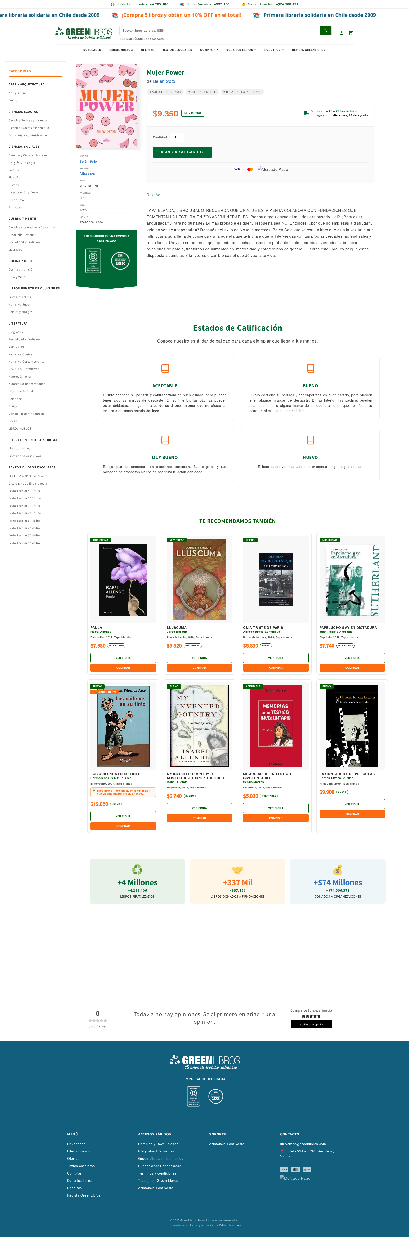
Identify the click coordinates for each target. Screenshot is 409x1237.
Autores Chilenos (20, 376)
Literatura (18, 323)
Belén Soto (88, 161)
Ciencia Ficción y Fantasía (27, 414)
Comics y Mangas (21, 312)
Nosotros (272, 50)
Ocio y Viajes (18, 277)
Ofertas (147, 50)
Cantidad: (160, 137)
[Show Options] (227, 28)
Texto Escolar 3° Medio (24, 535)
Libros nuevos (121, 50)
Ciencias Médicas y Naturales (29, 120)
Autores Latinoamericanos (27, 384)
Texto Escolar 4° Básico (25, 491)
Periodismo (16, 200)
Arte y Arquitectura (26, 84)
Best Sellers (16, 347)
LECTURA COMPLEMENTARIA (28, 476)
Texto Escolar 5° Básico (25, 498)
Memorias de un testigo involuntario (267, 776)
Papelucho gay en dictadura (348, 628)
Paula (96, 628)
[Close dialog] (231, 11)
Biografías (16, 332)
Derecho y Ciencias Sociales (28, 155)
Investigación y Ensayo (24, 192)
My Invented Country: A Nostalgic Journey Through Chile (195, 776)
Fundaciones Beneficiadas (159, 1165)
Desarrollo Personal (22, 235)
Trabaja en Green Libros (158, 1180)
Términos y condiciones (157, 1173)
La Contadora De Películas (347, 774)
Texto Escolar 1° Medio (24, 521)
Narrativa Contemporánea (27, 362)
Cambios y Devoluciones (158, 1143)
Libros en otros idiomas (25, 456)
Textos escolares (81, 1165)
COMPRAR (123, 667)
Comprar (74, 1173)
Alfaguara (87, 173)
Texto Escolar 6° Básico (25, 506)
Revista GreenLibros (308, 50)
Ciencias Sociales (24, 146)
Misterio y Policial (21, 391)
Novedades (92, 50)
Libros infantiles (20, 297)
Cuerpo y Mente (22, 218)
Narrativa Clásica (20, 354)
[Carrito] (351, 33)
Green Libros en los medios (160, 1158)
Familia (14, 170)
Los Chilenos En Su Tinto (115, 774)
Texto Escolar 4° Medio (24, 543)
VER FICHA (123, 657)
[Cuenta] (341, 33)
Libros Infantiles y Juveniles (34, 288)
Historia (14, 185)
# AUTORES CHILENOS (165, 91)
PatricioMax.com (230, 1225)
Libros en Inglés (19, 448)
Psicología (16, 207)
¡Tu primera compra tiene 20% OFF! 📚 (204, 16)
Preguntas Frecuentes (156, 1151)
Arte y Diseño (18, 93)
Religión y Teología (22, 163)
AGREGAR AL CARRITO (182, 152)
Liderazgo (15, 250)
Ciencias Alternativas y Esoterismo (32, 227)
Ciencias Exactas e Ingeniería (29, 128)
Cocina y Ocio (20, 261)
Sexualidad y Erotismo (24, 242)
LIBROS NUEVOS (20, 429)
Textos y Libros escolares (32, 467)
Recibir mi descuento (205, 60)
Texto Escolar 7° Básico (25, 513)
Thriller (13, 406)
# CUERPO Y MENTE (202, 91)
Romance (15, 399)
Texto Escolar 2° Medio (24, 528)
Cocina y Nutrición (21, 269)
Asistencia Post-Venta (155, 1187)
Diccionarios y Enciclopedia (28, 483)
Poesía (13, 421)
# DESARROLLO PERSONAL (242, 91)
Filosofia (14, 177)
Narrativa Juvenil (20, 305)
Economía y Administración (28, 135)
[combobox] (203, 28)
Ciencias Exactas (23, 112)
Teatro (13, 100)
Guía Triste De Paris (263, 628)
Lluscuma (177, 628)
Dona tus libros (79, 1180)
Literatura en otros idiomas (34, 440)
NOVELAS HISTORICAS (24, 369)
